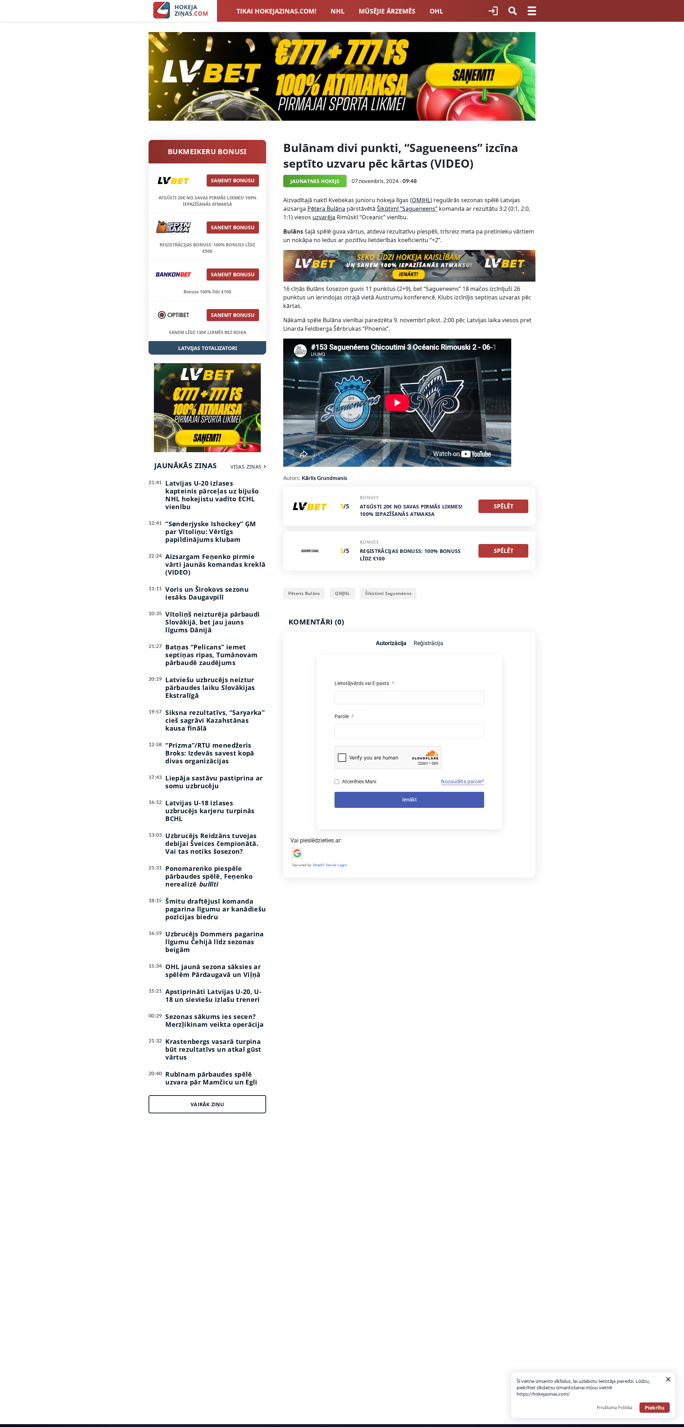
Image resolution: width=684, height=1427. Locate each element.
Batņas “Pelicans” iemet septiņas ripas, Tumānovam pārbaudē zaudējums (211, 655)
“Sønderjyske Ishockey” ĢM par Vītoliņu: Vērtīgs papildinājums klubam (210, 531)
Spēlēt (503, 506)
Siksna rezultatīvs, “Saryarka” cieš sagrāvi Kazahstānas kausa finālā (215, 720)
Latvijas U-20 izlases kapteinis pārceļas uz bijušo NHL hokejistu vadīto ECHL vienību (212, 495)
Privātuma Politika (614, 1408)
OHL (436, 11)
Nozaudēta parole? (462, 781)
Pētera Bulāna (326, 209)
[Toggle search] (512, 11)
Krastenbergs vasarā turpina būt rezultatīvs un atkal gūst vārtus (213, 1049)
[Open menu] (532, 11)
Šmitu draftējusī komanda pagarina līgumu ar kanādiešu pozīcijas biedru (215, 909)
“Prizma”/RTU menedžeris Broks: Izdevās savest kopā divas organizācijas (209, 753)
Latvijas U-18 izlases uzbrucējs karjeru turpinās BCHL (209, 810)
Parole (344, 716)
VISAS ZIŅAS (245, 466)
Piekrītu (654, 1407)
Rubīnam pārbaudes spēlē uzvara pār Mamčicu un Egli (211, 1078)
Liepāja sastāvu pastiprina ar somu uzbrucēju (214, 782)
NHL (337, 11)
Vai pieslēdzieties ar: (316, 840)
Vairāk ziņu (207, 1104)
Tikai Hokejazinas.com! (276, 11)
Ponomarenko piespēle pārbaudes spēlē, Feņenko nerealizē (209, 876)
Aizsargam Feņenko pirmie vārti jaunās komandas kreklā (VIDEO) (215, 564)
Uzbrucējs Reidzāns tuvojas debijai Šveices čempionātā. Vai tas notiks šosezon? (211, 843)
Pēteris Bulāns (304, 593)
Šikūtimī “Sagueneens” (407, 209)
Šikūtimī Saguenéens (388, 593)
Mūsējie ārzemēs (387, 11)
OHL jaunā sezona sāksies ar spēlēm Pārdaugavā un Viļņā (213, 970)
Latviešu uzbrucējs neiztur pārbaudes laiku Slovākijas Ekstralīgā (210, 687)
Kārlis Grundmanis (324, 478)
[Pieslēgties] (493, 11)
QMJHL (421, 200)
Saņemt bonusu (233, 180)
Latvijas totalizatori (207, 348)
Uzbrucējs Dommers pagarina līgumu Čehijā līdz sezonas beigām (214, 941)
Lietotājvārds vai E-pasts (364, 683)
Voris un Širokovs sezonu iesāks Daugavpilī (207, 593)
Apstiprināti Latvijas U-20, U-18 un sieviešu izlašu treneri (213, 995)
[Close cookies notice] (668, 1379)
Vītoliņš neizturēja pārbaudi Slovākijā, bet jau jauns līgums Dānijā (212, 622)
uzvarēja (323, 217)
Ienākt (409, 799)
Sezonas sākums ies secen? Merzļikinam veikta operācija (214, 1020)
